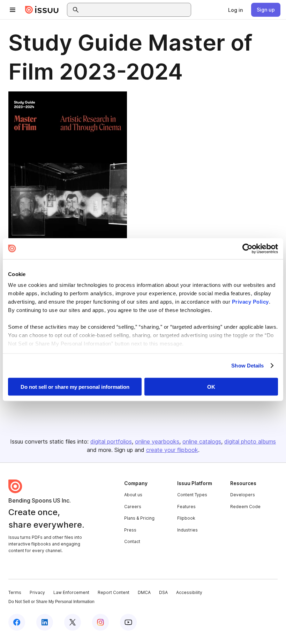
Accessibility (189, 592)
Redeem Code (245, 506)
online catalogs (201, 441)
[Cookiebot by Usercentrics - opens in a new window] (247, 248)
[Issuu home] (41, 10)
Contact (132, 541)
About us (133, 494)
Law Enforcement (71, 592)
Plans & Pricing (139, 518)
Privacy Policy (250, 302)
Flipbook (186, 518)
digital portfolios (111, 441)
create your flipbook (172, 449)
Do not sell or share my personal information (75, 386)
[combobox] (135, 9)
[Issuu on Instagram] (100, 622)
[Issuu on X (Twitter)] (72, 622)
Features (186, 506)
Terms (14, 592)
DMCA (144, 592)
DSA (163, 592)
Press (130, 530)
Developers (242, 494)
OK (211, 386)
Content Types (192, 494)
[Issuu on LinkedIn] (44, 622)
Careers (132, 506)
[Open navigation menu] (13, 10)
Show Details (247, 366)
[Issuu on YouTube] (128, 622)
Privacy (37, 592)
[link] (235, 10)
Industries (187, 530)
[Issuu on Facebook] (16, 622)
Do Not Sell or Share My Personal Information (51, 601)
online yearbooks (157, 441)
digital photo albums (250, 441)
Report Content (113, 592)
